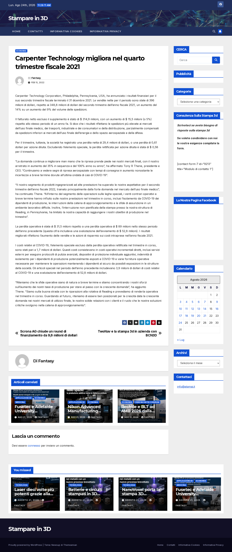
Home (16, 31)
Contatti (35, 31)
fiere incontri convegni (147, 402)
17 (180, 315)
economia (21, 51)
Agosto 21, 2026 (29, 500)
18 (186, 315)
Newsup (55, 545)
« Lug (180, 340)
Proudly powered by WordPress (25, 545)
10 (180, 308)
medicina (20, 402)
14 (204, 308)
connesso (34, 445)
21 (204, 315)
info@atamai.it (186, 386)
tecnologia (21, 485)
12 (192, 308)
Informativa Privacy (105, 31)
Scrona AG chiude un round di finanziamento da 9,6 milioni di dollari (48, 333)
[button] (214, 31)
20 (198, 315)
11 (186, 308)
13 (198, 308)
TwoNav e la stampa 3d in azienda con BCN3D (127, 333)
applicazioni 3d (24, 398)
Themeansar (70, 545)
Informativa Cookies (66, 31)
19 (192, 315)
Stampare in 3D (28, 18)
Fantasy (36, 77)
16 (217, 308)
